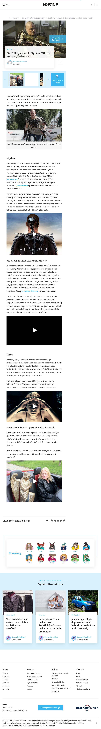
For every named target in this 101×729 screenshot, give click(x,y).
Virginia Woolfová (83, 689)
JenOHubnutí (50, 725)
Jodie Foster (22, 185)
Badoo (29, 689)
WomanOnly (20, 723)
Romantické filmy (58, 682)
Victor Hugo (80, 686)
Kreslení (6, 683)
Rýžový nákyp (32, 683)
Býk (41, 551)
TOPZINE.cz (9, 18)
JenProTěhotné (49, 723)
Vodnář (29, 563)
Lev (64, 563)
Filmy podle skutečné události (60, 674)
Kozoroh (52, 551)
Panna (29, 551)
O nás (5, 704)
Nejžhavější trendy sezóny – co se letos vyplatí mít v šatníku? (17, 624)
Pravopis (6, 676)
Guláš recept (32, 680)
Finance (42, 615)
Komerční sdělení (18, 637)
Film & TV (16, 18)
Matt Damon (12, 179)
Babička (55, 679)
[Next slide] (47, 79)
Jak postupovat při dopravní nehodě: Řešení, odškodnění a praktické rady (83, 624)
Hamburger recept (34, 676)
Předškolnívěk (61, 723)
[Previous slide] (6, 79)
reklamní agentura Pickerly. (81, 721)
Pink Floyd (55, 691)
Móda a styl (10, 615)
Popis (78, 673)
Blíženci (86, 563)
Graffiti (5, 680)
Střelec (75, 551)
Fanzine (70, 723)
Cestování (75, 615)
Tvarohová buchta (34, 673)
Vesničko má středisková (61, 688)
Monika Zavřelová (20, 62)
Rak (75, 563)
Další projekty (8, 707)
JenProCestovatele (10, 725)
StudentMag (78, 723)
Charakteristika (82, 680)
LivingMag (33, 725)
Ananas (30, 686)
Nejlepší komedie (58, 685)
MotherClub (30, 723)
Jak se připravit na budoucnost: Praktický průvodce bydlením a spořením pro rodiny (50, 625)
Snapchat (6, 686)
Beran (52, 563)
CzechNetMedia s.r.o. (22, 721)
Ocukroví (40, 725)
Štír (86, 551)
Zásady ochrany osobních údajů (15, 710)
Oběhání (39, 723)
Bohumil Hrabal (82, 683)
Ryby (63, 551)
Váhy (41, 563)
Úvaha (78, 676)
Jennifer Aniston (30, 291)
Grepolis (6, 689)
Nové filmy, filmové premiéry (33, 18)
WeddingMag (23, 725)
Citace (5, 673)
